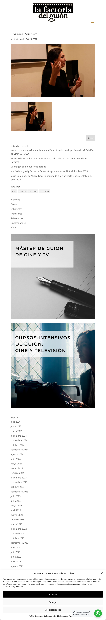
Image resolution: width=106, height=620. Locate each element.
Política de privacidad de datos (56, 616)
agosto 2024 (17, 454)
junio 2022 (16, 556)
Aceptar (53, 594)
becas (14, 191)
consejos (22, 191)
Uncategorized (18, 222)
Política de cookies (36, 616)
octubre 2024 (17, 445)
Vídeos (14, 227)
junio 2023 (16, 500)
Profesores (16, 213)
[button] (101, 573)
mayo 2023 (16, 505)
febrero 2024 (17, 472)
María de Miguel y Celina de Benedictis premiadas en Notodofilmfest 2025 (49, 171)
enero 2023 (16, 524)
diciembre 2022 (19, 528)
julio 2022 (16, 552)
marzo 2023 (17, 514)
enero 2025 (16, 431)
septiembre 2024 (19, 449)
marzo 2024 (17, 468)
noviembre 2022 (19, 533)
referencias (44, 191)
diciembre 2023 (19, 477)
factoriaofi (19, 39)
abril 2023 (16, 510)
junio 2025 (16, 426)
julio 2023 (16, 496)
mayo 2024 (16, 463)
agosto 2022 (17, 547)
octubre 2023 (17, 486)
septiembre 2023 (19, 491)
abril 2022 (16, 561)
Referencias (17, 218)
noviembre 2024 (19, 440)
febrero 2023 (17, 519)
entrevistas (33, 191)
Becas (14, 204)
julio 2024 (16, 459)
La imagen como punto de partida (28, 166)
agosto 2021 (17, 566)
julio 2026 (16, 421)
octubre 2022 (17, 538)
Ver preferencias (53, 609)
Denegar (53, 602)
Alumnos (15, 199)
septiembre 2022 (19, 542)
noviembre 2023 (19, 482)
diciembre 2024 (19, 435)
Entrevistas (16, 208)
